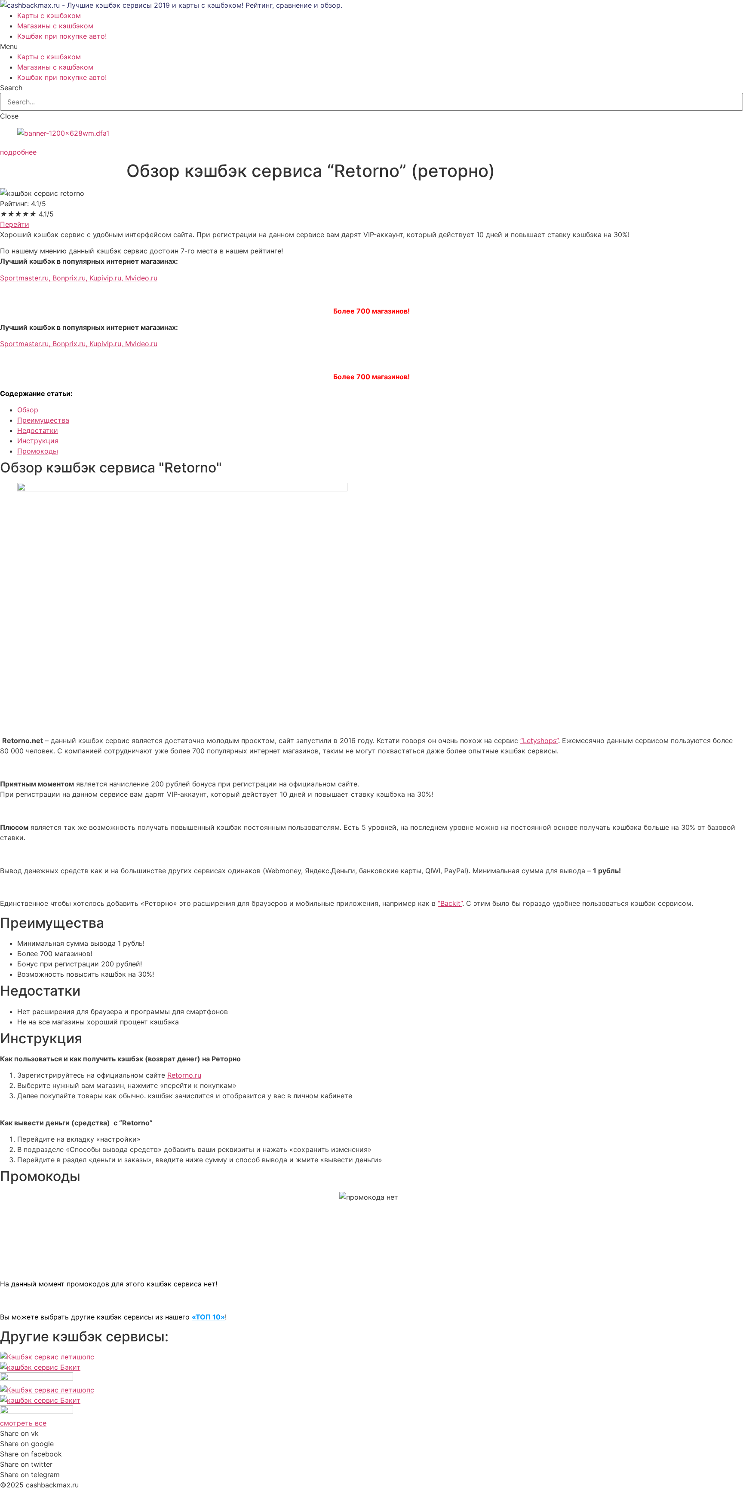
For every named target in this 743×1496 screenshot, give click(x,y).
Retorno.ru (184, 1075)
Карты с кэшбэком (49, 15)
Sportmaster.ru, (26, 278)
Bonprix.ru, (70, 278)
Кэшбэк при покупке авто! (62, 36)
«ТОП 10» (208, 1317)
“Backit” (450, 903)
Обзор (27, 409)
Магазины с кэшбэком (55, 25)
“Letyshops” (539, 740)
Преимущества (43, 420)
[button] (18, 152)
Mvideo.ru (141, 278)
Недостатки (37, 430)
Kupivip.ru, (107, 278)
